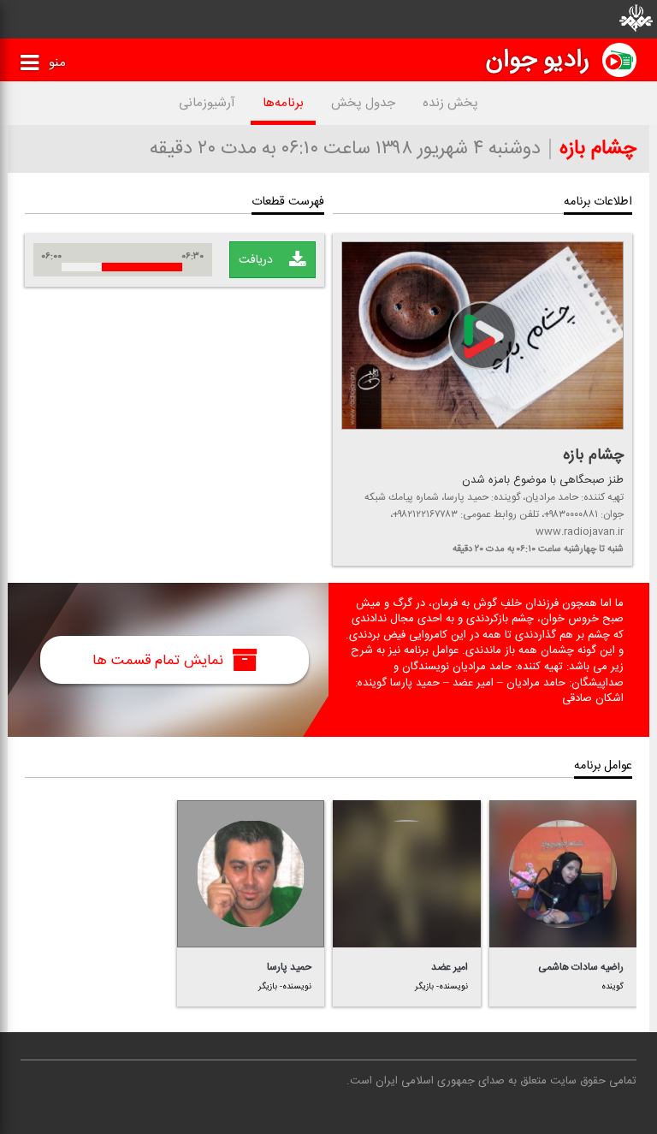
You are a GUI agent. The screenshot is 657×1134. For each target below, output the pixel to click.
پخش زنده (450, 103)
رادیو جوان (537, 59)
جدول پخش (363, 103)
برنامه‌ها (283, 103)
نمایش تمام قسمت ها (160, 660)
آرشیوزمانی (207, 103)
